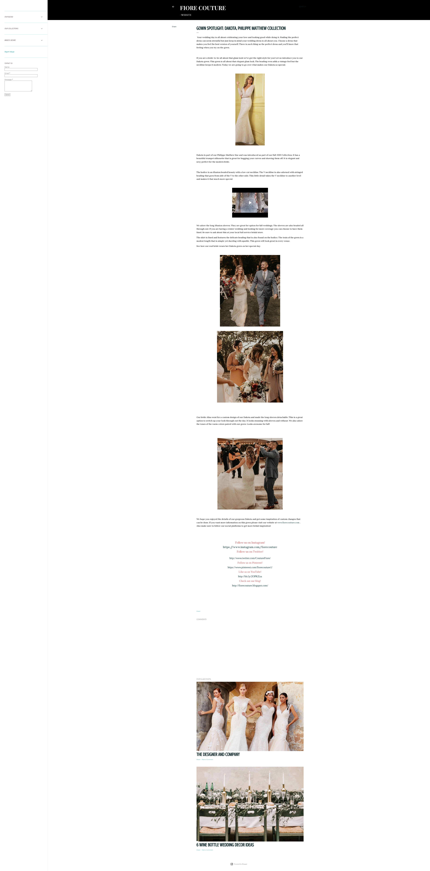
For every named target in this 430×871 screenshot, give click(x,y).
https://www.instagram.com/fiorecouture (250, 547)
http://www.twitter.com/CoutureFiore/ (250, 558)
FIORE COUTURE (203, 8)
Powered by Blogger (240, 864)
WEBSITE (186, 15)
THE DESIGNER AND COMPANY (218, 754)
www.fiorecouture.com (288, 522)
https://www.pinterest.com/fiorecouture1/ (250, 567)
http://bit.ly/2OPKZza (250, 576)
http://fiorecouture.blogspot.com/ (250, 585)
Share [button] (174, 27)
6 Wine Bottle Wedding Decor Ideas (225, 844)
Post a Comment (207, 759)
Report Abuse (9, 52)
